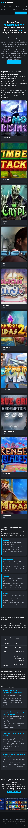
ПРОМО (25, 9)
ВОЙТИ (11, 12)
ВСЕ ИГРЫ (15, 9)
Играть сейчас (14, 62)
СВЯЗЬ (17, 6)
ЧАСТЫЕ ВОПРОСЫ (6, 6)
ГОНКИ (25, 6)
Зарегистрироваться (14, 791)
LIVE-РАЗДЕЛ (4, 9)
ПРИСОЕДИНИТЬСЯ (20, 12)
